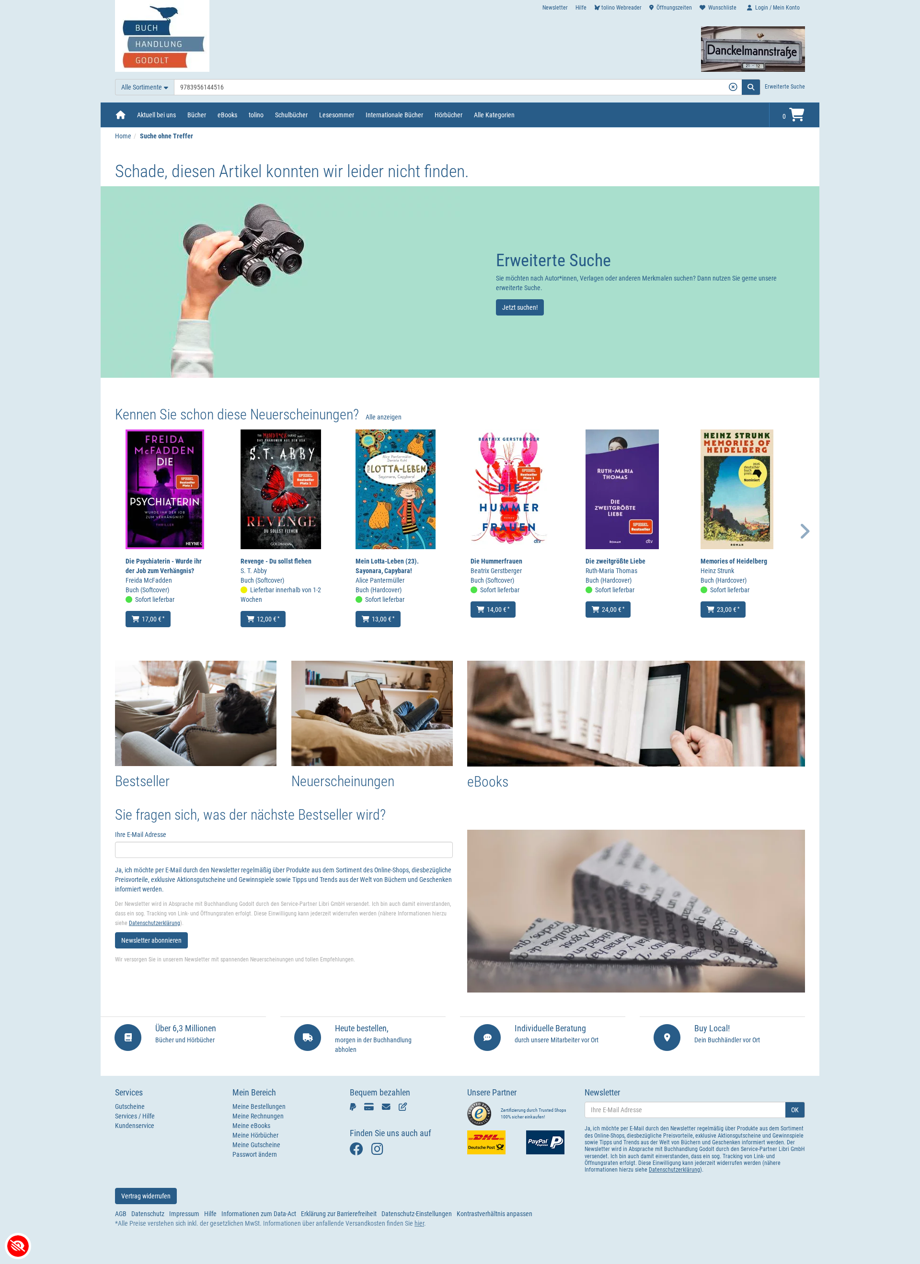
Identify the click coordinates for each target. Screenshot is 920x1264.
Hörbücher (448, 115)
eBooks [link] (487, 782)
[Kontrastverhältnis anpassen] (18, 1246)
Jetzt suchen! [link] (520, 307)
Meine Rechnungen (258, 1116)
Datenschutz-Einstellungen (416, 1214)
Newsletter (555, 7)
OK (795, 1110)
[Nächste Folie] (805, 531)
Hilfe (580, 7)
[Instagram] (379, 1151)
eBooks (227, 115)
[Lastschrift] (405, 1106)
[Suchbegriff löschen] (733, 87)
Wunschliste (722, 7)
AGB (120, 1214)
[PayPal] (354, 1106)
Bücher (196, 115)
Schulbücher (291, 115)
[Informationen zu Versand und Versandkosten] (489, 1142)
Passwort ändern (254, 1154)
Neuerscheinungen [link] (342, 781)
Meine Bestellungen (259, 1106)
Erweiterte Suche (785, 86)
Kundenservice (134, 1125)
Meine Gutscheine (256, 1145)
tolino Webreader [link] (621, 7)
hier (419, 1223)
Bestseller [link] (142, 781)
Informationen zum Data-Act (258, 1214)
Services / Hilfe (135, 1116)
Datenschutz (147, 1214)
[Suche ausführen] (751, 87)
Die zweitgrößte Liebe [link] (615, 561)
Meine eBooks (251, 1125)
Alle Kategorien (494, 115)
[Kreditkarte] (370, 1106)
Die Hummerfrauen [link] (496, 561)
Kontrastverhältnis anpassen (494, 1214)
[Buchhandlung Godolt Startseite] (162, 35)
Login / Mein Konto (777, 7)
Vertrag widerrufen (146, 1196)
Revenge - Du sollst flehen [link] (276, 561)
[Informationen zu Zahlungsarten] (548, 1142)
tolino (256, 115)
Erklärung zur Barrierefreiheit (339, 1214)
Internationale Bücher (394, 115)
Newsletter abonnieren (151, 940)
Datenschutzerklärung (154, 923)
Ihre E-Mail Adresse (140, 834)
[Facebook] (358, 1151)
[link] (280, 282)
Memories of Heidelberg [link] (734, 561)
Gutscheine (130, 1106)
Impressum (184, 1214)
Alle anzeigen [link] (384, 417)
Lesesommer (336, 115)
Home (123, 136)
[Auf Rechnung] (388, 1106)
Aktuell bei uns (156, 115)
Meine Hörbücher (255, 1135)
